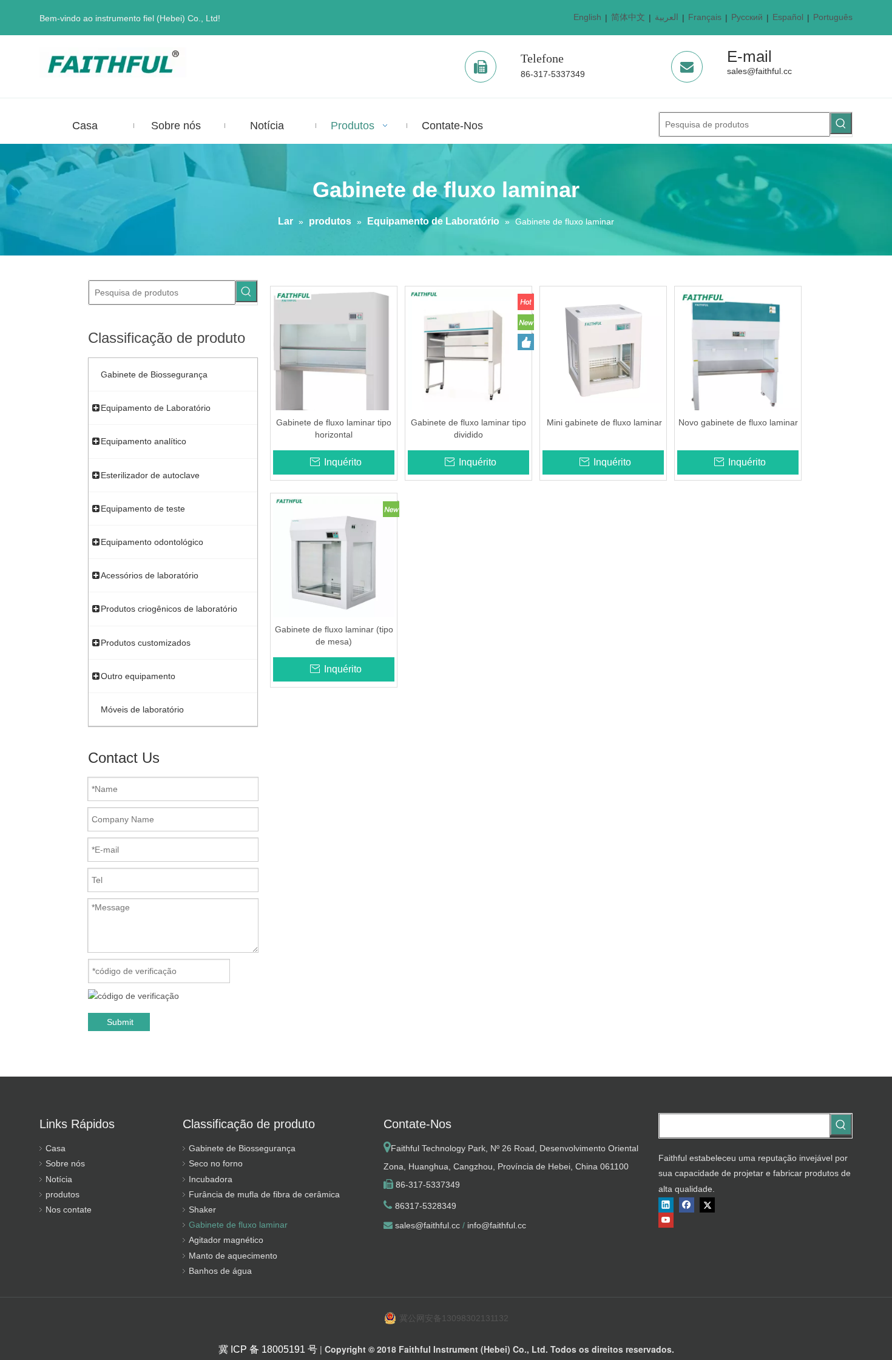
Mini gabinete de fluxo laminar (603, 422)
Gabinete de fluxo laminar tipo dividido (468, 428)
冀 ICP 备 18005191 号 (267, 1349)
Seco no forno (216, 1163)
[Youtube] (666, 1220)
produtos (62, 1194)
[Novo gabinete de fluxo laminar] (738, 354)
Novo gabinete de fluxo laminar (738, 422)
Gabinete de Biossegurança (242, 1148)
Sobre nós (65, 1163)
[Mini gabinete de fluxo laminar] (603, 349)
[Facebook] (686, 1205)
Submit (120, 1022)
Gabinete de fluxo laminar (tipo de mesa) (334, 635)
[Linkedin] (666, 1205)
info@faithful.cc (496, 1225)
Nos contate (69, 1209)
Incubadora (210, 1179)
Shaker (202, 1209)
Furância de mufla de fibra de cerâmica (264, 1194)
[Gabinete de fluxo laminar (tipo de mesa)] (333, 556)
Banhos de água (220, 1271)
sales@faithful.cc (759, 71)
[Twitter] (707, 1205)
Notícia (59, 1179)
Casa (56, 1148)
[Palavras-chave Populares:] (841, 123)
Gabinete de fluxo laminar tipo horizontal (333, 428)
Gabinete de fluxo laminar (238, 1225)
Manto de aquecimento (233, 1255)
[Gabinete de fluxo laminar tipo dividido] (468, 349)
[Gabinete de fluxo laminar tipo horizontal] (333, 360)
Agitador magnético (226, 1240)
